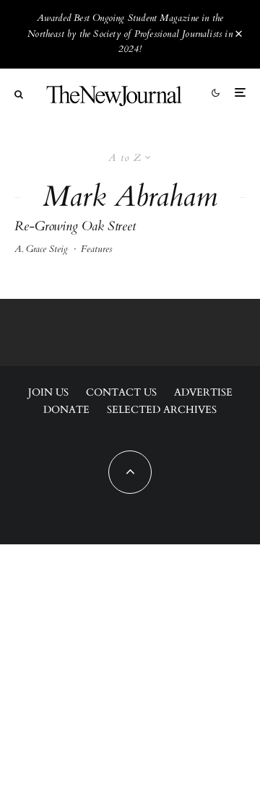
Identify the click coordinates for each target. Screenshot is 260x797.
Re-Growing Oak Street (75, 227)
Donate (66, 410)
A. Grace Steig (41, 249)
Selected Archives (162, 410)
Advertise (203, 392)
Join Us (48, 392)
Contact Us (121, 392)
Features (96, 249)
